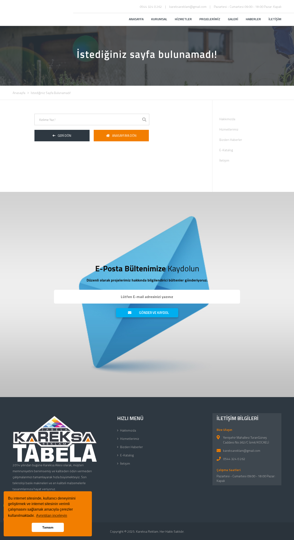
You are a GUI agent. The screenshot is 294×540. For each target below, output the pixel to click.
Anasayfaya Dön (124, 135)
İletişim (224, 160)
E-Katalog (226, 150)
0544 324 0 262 (151, 6)
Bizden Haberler (230, 139)
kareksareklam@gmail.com (187, 6)
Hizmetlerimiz (228, 129)
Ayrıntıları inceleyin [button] (51, 515)
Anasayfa (19, 92)
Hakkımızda (227, 119)
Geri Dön (64, 135)
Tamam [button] (47, 527)
